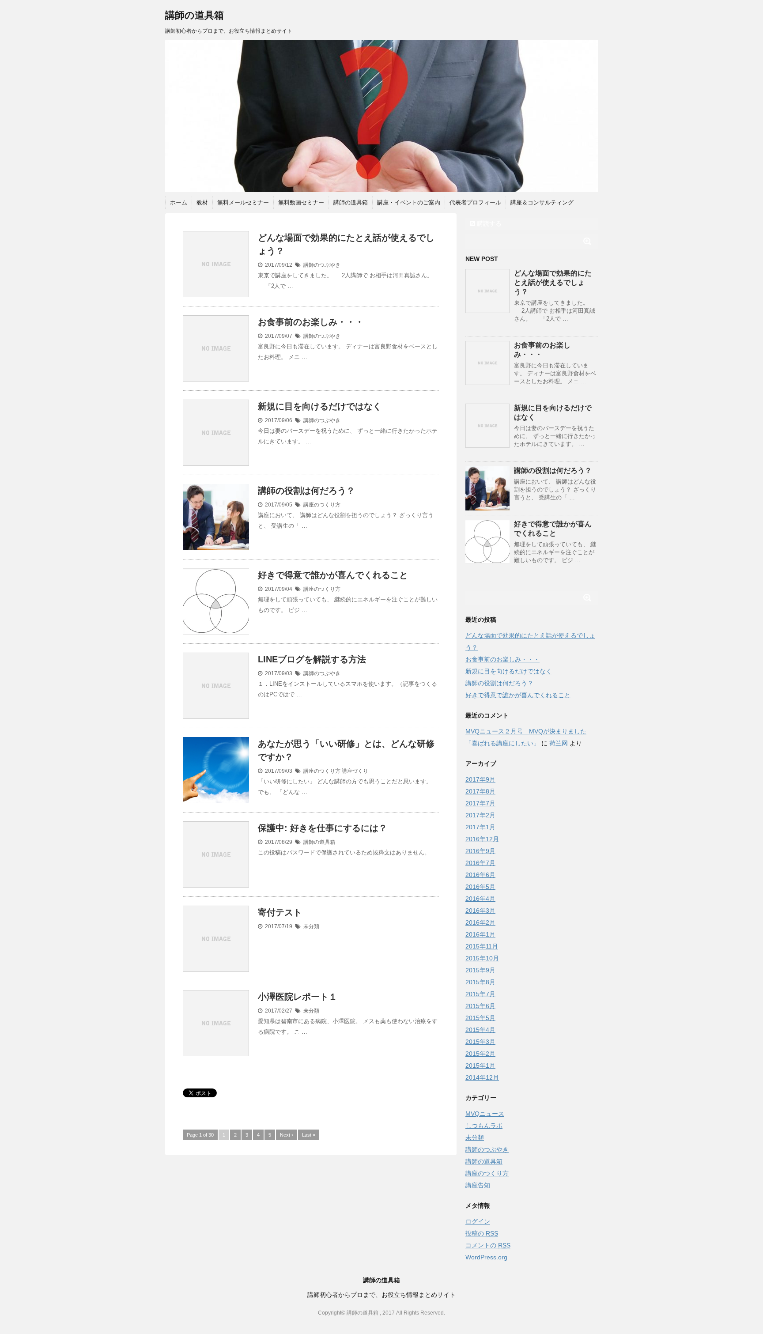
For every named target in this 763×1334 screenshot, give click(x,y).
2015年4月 (480, 1029)
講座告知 (477, 1185)
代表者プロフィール (475, 202)
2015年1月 (480, 1065)
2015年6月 (480, 1005)
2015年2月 (480, 1053)
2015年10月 (482, 958)
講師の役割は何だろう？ (306, 490)
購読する (488, 223)
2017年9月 (480, 779)
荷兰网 (558, 743)
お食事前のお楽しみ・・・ (311, 322)
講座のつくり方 (321, 505)
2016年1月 (480, 934)
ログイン (477, 1221)
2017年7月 (480, 803)
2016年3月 (480, 910)
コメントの (487, 1245)
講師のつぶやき (321, 265)
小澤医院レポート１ (297, 996)
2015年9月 (480, 970)
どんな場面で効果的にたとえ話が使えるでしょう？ (553, 282)
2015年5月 (480, 1017)
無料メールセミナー (243, 202)
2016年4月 (480, 898)
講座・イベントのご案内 (408, 202)
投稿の (481, 1233)
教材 (202, 202)
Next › (286, 1134)
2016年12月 (482, 839)
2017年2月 (480, 815)
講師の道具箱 (194, 15)
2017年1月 (480, 827)
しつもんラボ (483, 1125)
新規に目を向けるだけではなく (320, 406)
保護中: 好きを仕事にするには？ (322, 828)
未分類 (311, 926)
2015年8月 (480, 982)
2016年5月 (480, 886)
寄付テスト (280, 912)
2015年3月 (480, 1041)
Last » (308, 1134)
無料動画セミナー (301, 202)
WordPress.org (486, 1257)
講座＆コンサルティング (542, 202)
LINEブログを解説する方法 (312, 659)
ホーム (178, 202)
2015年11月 (481, 946)
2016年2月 (480, 922)
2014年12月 (482, 1077)
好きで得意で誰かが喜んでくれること (333, 575)
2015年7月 (480, 994)
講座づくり (355, 771)
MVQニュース (484, 1113)
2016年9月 (480, 850)
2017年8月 (480, 791)
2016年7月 (480, 862)
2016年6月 (480, 874)
